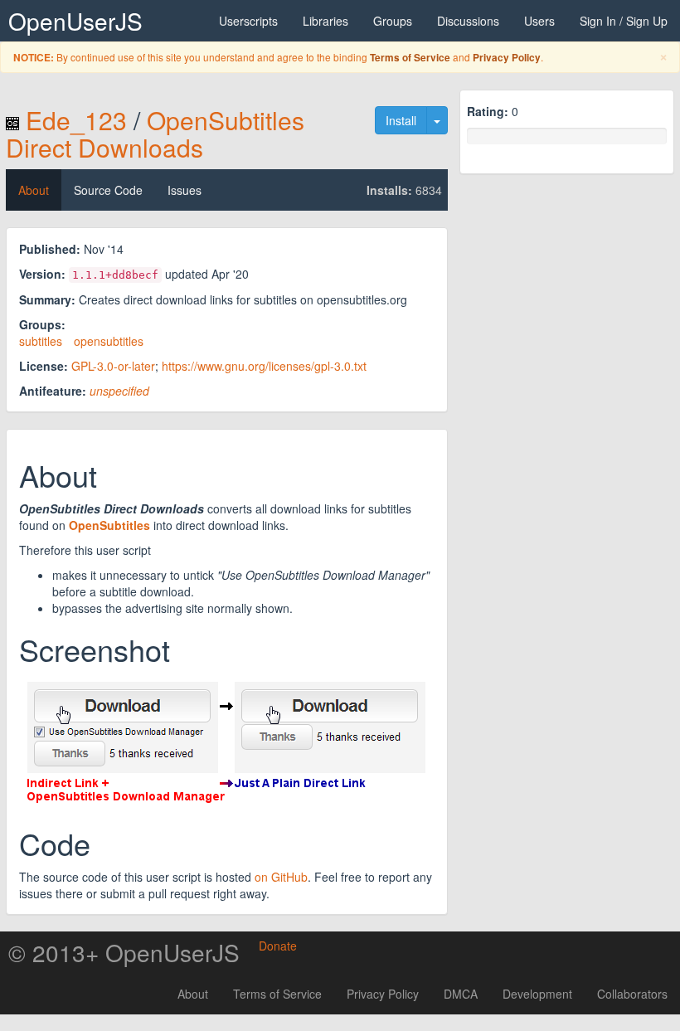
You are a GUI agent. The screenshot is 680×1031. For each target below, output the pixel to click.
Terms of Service (410, 58)
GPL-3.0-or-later (113, 365)
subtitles (40, 341)
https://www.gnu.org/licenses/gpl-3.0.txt (264, 365)
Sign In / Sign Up (624, 20)
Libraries (325, 20)
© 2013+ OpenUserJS (124, 952)
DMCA (461, 993)
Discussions (468, 20)
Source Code (108, 190)
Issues (185, 190)
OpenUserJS (75, 20)
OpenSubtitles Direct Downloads (155, 133)
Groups (392, 20)
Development (537, 993)
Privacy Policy (507, 58)
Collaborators (632, 993)
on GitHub (281, 876)
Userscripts (248, 20)
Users (539, 20)
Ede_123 (76, 120)
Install (401, 120)
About (33, 190)
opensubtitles (108, 341)
